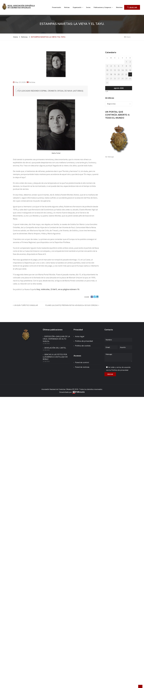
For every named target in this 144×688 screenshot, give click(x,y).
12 (115, 70)
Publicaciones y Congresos (103, 7)
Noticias (67, 7)
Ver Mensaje (109, 157)
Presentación (56, 7)
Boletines (119, 7)
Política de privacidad (84, 341)
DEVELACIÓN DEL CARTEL (55, 348)
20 (119, 74)
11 (111, 70)
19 (115, 74)
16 (130, 70)
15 (126, 70)
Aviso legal (79, 336)
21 (122, 74)
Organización (77, 7)
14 (122, 70)
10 (107, 70)
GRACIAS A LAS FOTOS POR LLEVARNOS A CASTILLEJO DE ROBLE (55, 356)
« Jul (106, 91)
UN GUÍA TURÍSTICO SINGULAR (26, 305)
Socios (88, 7)
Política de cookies (83, 346)
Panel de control (82, 362)
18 (111, 74)
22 (126, 74)
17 (107, 74)
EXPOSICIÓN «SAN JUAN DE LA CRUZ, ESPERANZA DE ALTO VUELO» (56, 338)
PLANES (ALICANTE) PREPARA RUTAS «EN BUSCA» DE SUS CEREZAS (71, 305)
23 (130, 74)
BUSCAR (133, 7)
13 (119, 70)
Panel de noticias (82, 367)
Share (128, 37)
